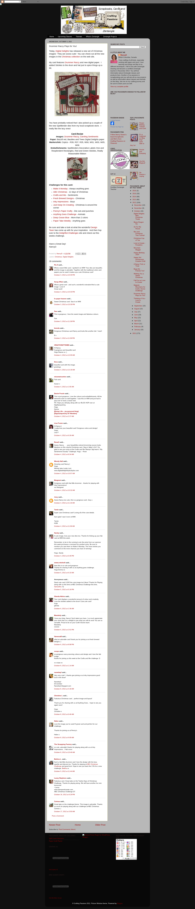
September (138, 306)
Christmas (58, 257)
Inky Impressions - (61, 202)
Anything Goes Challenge (65, 214)
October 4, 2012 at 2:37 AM (64, 416)
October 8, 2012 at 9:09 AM (64, 737)
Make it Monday (60, 189)
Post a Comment (58, 816)
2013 (134, 199)
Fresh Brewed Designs (63, 198)
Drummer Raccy (72, 62)
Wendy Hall (58, 461)
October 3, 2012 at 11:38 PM (64, 321)
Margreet (57, 480)
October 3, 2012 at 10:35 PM (64, 304)
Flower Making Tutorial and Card (142, 125)
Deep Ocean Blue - (62, 217)
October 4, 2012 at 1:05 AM (64, 387)
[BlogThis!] (79, 254)
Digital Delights (62, 51)
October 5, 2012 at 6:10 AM (64, 573)
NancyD (124, 55)
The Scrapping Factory (63, 744)
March (136, 323)
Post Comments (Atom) (67, 829)
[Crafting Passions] (112, 124)
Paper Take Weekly (62, 221)
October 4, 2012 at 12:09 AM (64, 355)
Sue (55, 311)
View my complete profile (119, 86)
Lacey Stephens (60, 778)
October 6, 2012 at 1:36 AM (64, 608)
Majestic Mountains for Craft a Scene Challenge (139, 288)
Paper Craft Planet (55, 841)
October (137, 211)
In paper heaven (60, 299)
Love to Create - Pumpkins (139, 244)
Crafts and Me (60, 195)
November (138, 208)
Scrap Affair (58, 282)
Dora (56, 362)
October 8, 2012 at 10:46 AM (64, 752)
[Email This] (76, 254)
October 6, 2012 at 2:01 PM (64, 630)
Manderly (57, 615)
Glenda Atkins (59, 596)
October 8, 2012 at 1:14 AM (64, 665)
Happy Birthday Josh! (139, 253)
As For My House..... (138, 228)
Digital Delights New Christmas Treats (139, 216)
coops (56, 651)
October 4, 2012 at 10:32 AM (64, 490)
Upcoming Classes (65, 36)
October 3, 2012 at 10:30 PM (64, 275)
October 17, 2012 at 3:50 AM (64, 811)
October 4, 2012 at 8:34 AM (64, 454)
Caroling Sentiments (89, 136)
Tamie (56, 510)
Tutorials (79, 36)
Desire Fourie (59, 393)
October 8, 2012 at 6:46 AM (64, 714)
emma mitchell (59, 563)
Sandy (56, 533)
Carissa (57, 801)
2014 (134, 196)
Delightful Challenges (68, 233)
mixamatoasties (60, 377)
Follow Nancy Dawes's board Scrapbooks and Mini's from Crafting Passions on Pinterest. (118, 139)
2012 (134, 202)
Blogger (119, 903)
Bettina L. (58, 759)
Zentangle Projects (110, 36)
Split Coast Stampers (56, 838)
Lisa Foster (58, 423)
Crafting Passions (115, 120)
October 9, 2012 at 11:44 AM (64, 771)
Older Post (100, 825)
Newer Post (54, 825)
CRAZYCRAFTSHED (61, 345)
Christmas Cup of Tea (139, 239)
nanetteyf (58, 672)
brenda (57, 328)
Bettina (64, 768)
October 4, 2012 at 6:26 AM (64, 435)
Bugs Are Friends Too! (139, 270)
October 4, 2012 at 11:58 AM (64, 526)
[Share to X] (81, 254)
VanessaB (58, 636)
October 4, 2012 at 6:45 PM (64, 556)
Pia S (56, 265)
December (138, 205)
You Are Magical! (142, 162)
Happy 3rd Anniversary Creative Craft (139, 259)
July (136, 312)
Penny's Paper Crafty (63, 211)
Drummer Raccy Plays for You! (139, 294)
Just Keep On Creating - (64, 205)
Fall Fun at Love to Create (139, 281)
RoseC (56, 442)
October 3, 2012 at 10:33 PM (64, 292)
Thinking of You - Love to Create (140, 300)
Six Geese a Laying (142, 174)
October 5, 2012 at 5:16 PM (64, 589)
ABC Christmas (60, 192)
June (136, 315)
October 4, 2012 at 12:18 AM (64, 370)
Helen (56, 721)
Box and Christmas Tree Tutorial (139, 233)
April (136, 321)
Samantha (58, 587)
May (136, 318)
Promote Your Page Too (116, 126)
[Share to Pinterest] (85, 254)
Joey (56, 497)
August (137, 309)
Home (51, 36)
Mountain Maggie (137, 249)
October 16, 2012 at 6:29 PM (64, 794)
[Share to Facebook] (83, 254)
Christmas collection (71, 57)
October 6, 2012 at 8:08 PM (64, 644)
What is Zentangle (92, 36)
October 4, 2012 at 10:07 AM (64, 473)
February (137, 326)
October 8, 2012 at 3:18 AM (64, 689)
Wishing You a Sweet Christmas (139, 275)
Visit (53, 869)
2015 (134, 193)
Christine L (58, 696)
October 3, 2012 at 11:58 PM (64, 338)
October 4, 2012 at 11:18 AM (64, 503)
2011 (134, 333)
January (137, 329)
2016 (134, 190)
